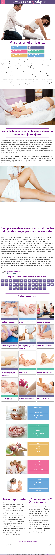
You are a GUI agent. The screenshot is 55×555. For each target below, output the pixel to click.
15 (48, 280)
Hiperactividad (38, 464)
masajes (18, 271)
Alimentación (38, 446)
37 (33, 288)
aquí (47, 554)
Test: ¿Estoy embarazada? (18, 51)
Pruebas (38, 418)
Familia (38, 451)
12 (37, 280)
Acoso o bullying (38, 469)
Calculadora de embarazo (18, 47)
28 (44, 284)
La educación (38, 461)
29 (48, 284)
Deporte (38, 448)
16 (52, 280)
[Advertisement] (27, 213)
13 (40, 280)
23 (25, 284)
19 (10, 284)
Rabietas (38, 466)
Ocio (38, 454)
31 (10, 288)
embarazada (9, 271)
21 (18, 284)
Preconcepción (38, 412)
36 (29, 288)
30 (52, 284)
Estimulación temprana (38, 433)
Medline (14, 272)
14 (44, 280)
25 (33, 284)
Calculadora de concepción (35, 55)
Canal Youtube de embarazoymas (27, 541)
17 (2, 284)
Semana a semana (36, 46)
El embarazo (38, 410)
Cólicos (38, 436)
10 (29, 280)
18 (6, 284)
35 (25, 288)
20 (14, 284)
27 (40, 284)
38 (37, 288)
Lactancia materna (38, 428)
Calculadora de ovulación (35, 51)
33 (18, 288)
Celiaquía (38, 490)
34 (21, 288)
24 (29, 284)
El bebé (38, 425)
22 (21, 284)
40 (44, 288)
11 (33, 280)
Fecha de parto (18, 54)
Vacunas (38, 482)
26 (37, 284)
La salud (38, 479)
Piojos (38, 487)
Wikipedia (9, 272)
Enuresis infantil (38, 484)
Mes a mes (38, 430)
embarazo (14, 271)
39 (40, 288)
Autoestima (38, 472)
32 (14, 288)
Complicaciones (38, 415)
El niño (38, 443)
